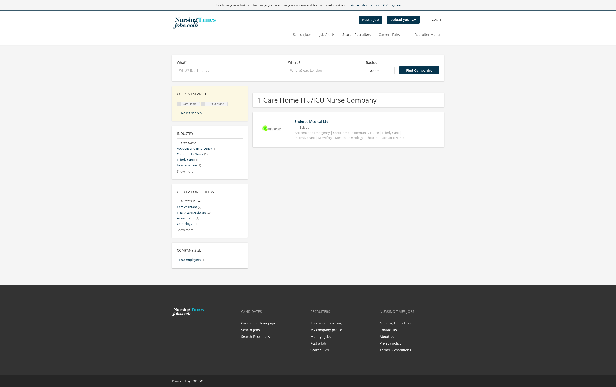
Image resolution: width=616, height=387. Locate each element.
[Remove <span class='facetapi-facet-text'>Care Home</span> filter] (179, 104)
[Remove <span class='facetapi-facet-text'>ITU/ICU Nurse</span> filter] (203, 104)
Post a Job (318, 343)
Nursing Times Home (397, 323)
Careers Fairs (389, 34)
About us (387, 336)
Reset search (191, 113)
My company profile (326, 330)
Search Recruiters (356, 34)
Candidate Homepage (258, 323)
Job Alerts (327, 34)
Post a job (370, 19)
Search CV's (319, 350)
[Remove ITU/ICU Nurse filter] (179, 201)
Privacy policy (390, 343)
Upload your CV (403, 19)
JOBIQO (198, 381)
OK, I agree (392, 5)
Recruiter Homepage (327, 323)
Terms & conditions (395, 350)
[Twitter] (183, 326)
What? (182, 62)
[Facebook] (175, 326)
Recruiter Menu (427, 34)
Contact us (388, 330)
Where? (294, 62)
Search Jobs (302, 34)
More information (364, 5)
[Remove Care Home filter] (179, 143)
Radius (371, 62)
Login (436, 19)
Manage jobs (320, 336)
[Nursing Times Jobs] (194, 23)
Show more (185, 171)
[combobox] (230, 70)
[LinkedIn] (190, 326)
